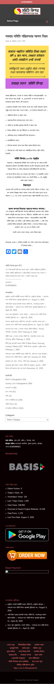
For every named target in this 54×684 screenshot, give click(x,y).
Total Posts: (12, 513)
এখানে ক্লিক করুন (35, 232)
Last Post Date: (14, 517)
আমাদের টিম (13, 655)
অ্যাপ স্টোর (38, 655)
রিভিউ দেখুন (37, 648)
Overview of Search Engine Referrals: (23, 509)
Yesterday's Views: (15, 497)
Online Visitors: (14, 488)
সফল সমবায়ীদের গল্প (11, 400)
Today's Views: (14, 493)
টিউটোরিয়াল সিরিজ (24, 645)
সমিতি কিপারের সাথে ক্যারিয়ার (18, 661)
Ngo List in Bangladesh (25, 668)
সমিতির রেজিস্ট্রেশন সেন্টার (25, 664)
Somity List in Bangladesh (16, 383)
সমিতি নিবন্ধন (9, 404)
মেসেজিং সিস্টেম (39, 651)
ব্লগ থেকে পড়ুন (37, 661)
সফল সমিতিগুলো (34, 658)
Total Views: (12, 505)
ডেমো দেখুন (11, 645)
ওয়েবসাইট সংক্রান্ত (18, 658)
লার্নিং (7, 396)
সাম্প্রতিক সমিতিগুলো (12, 408)
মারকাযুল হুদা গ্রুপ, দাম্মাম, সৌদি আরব (17, 361)
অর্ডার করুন (26, 648)
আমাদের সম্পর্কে (25, 655)
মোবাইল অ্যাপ (39, 645)
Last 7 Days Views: (15, 501)
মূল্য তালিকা (11, 651)
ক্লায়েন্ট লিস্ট (14, 648)
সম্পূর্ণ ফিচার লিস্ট (24, 651)
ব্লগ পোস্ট (21, 41)
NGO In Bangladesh (13, 379)
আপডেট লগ (9, 388)
